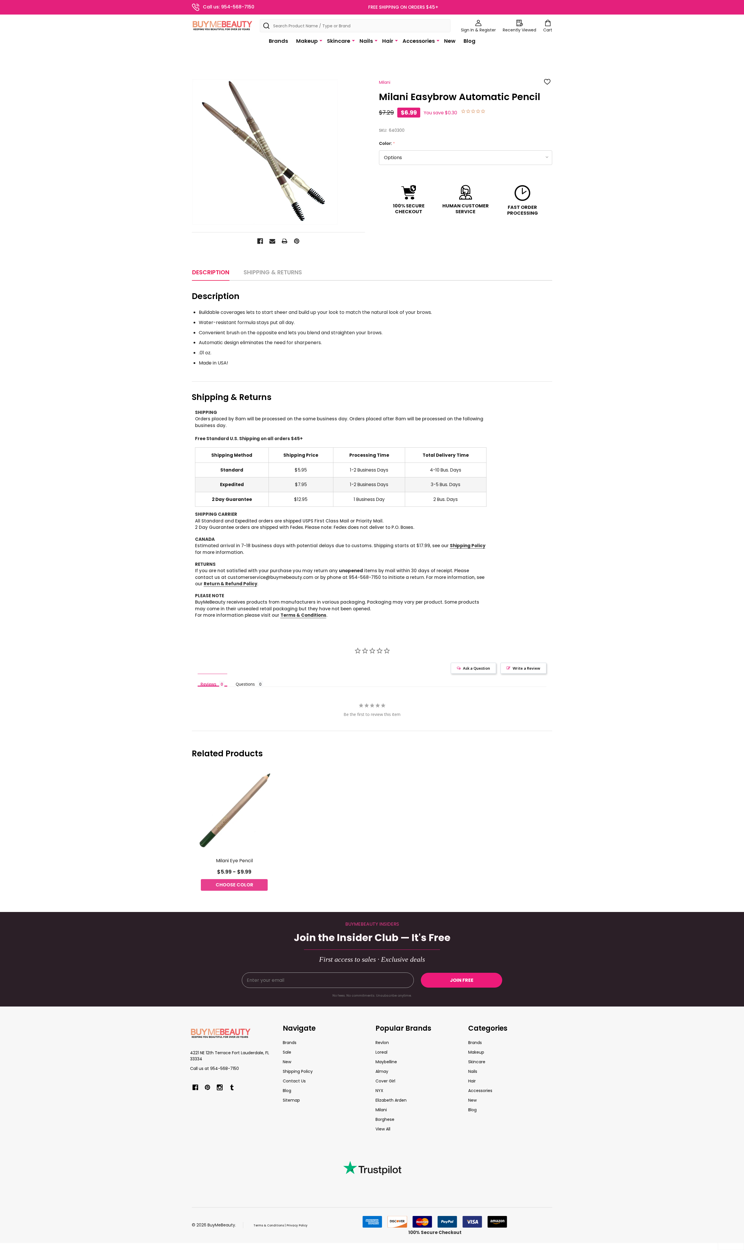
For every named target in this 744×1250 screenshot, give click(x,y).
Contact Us (294, 1081)
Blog (469, 41)
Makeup (307, 41)
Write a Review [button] (526, 668)
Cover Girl (385, 1081)
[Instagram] (219, 1087)
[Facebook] (260, 241)
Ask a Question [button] (476, 668)
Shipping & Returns (273, 272)
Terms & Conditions (303, 615)
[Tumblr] (232, 1087)
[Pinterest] (296, 241)
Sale (287, 1052)
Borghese (384, 1119)
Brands (278, 41)
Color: (387, 144)
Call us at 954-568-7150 (214, 1068)
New (449, 41)
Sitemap (291, 1100)
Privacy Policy (297, 1225)
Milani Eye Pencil (234, 860)
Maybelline (386, 1062)
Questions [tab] (245, 684)
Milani (381, 1110)
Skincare (338, 41)
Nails (366, 41)
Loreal (381, 1052)
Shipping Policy (467, 546)
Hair (387, 41)
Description (210, 272)
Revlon (382, 1042)
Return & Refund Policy (230, 584)
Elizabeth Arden (391, 1100)
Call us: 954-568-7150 (228, 6)
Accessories (419, 41)
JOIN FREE (461, 980)
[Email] (272, 241)
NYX (379, 1090)
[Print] (284, 241)
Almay (381, 1071)
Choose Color (234, 884)
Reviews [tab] (208, 684)
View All (382, 1129)
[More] (320, 40)
